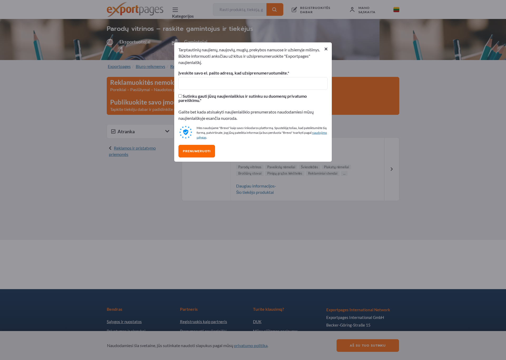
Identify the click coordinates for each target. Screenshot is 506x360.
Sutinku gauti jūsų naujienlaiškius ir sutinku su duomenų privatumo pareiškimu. (242, 98)
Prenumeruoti (197, 151)
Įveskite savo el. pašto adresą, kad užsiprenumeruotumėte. (233, 73)
